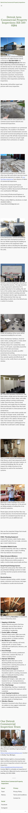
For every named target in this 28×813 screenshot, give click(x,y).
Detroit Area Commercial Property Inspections (13, 2)
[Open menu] (1, 6)
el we (11, 179)
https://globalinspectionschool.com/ (12, 767)
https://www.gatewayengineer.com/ (11, 753)
